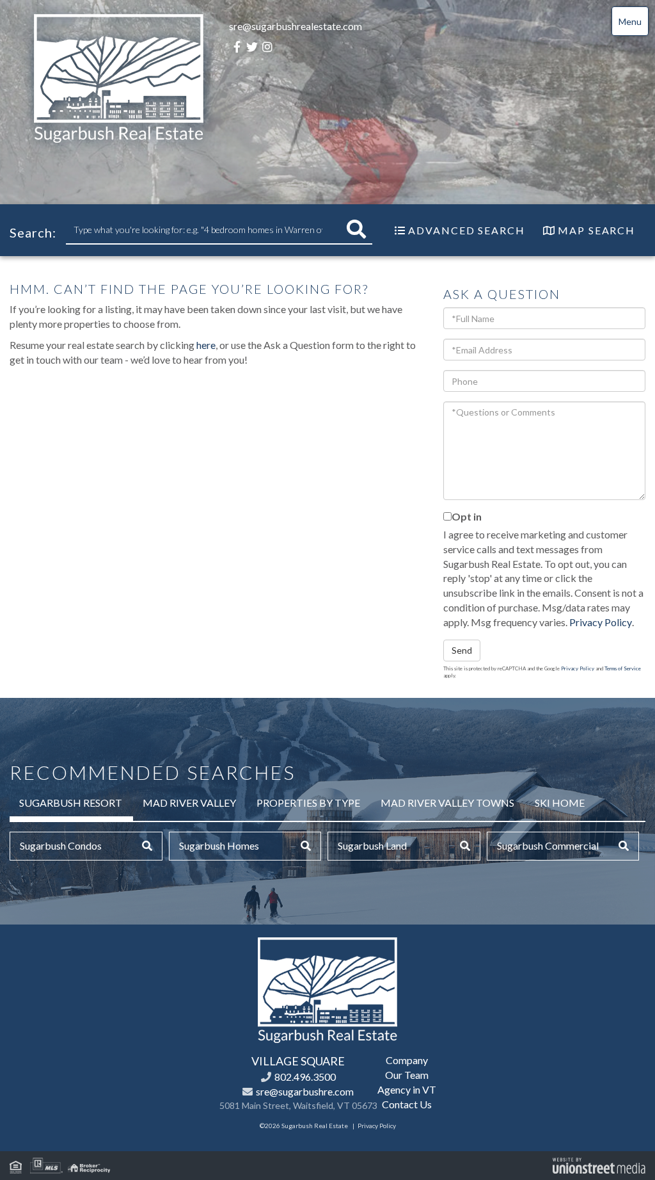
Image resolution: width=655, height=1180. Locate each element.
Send (462, 650)
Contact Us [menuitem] (407, 1104)
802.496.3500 (305, 1077)
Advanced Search (466, 230)
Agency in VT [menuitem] (406, 1089)
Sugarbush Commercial (548, 845)
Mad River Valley (189, 802)
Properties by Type (308, 802)
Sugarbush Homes (219, 845)
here (206, 345)
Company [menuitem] (407, 1060)
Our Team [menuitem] (407, 1075)
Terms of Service (622, 668)
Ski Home (560, 802)
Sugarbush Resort (70, 802)
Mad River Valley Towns (447, 802)
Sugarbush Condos (61, 845)
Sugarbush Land (372, 845)
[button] (356, 229)
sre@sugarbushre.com (305, 1091)
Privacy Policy (600, 622)
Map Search (596, 230)
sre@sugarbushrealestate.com (295, 26)
